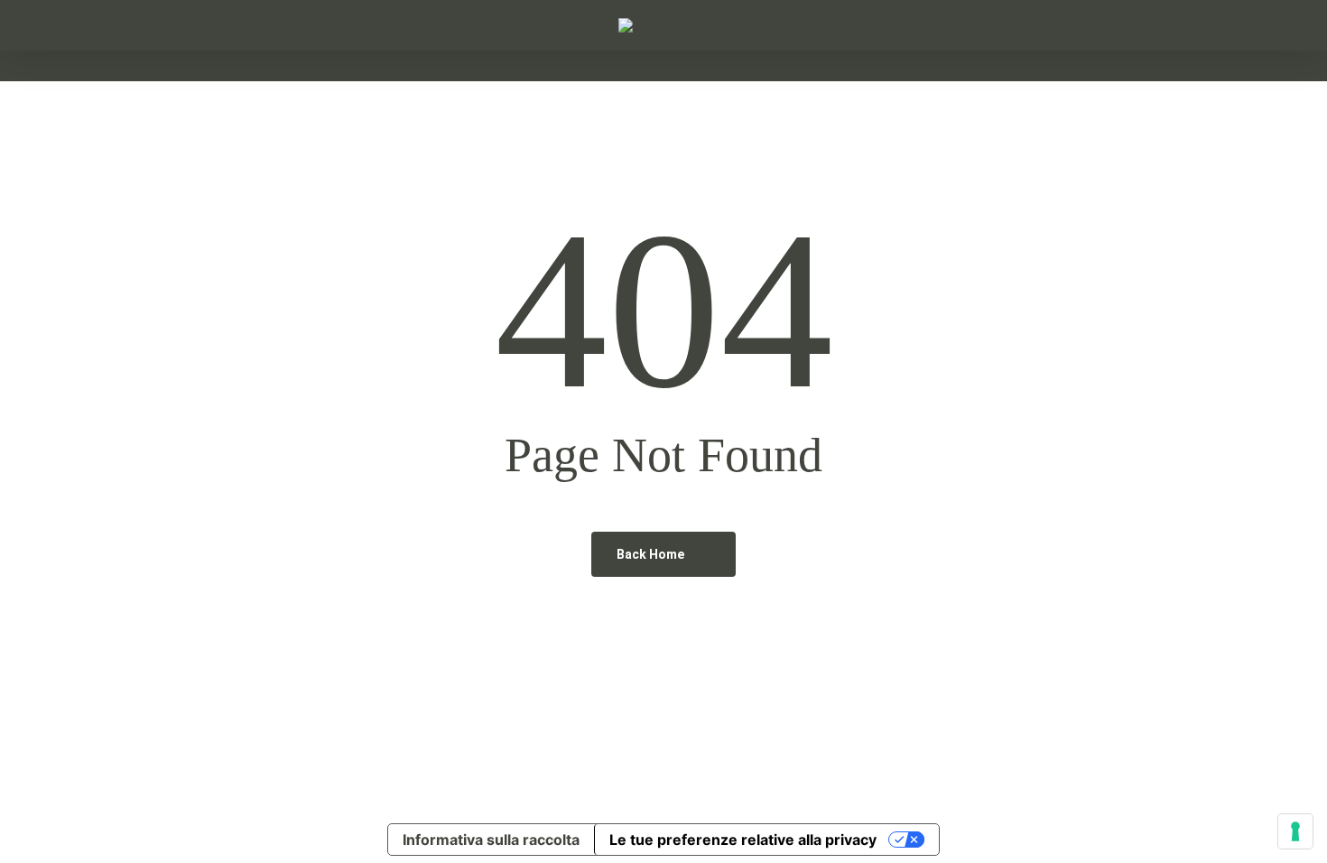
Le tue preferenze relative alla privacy (743, 840)
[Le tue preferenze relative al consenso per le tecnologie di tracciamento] (1295, 831)
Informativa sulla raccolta (491, 840)
